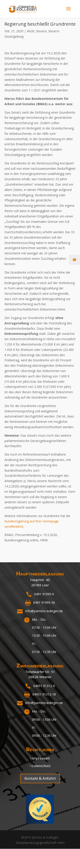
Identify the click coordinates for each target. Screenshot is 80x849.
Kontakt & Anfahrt (40, 778)
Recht (30, 31)
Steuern (41, 31)
